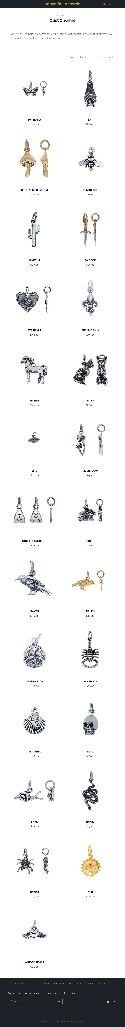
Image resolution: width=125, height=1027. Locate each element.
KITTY (90, 400)
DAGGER (90, 260)
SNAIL (34, 822)
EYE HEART (34, 330)
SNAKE (90, 822)
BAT (90, 119)
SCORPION (90, 681)
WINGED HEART (34, 962)
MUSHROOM (90, 470)
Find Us (19, 983)
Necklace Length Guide (88, 983)
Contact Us (32, 983)
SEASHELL (35, 751)
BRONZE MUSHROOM (34, 190)
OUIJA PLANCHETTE (34, 541)
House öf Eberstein (57, 1021)
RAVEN (34, 611)
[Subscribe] (59, 1001)
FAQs (107, 983)
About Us (46, 983)
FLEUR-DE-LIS (90, 330)
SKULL (90, 751)
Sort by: (69, 57)
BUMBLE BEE (90, 190)
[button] (6, 4)
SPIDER (34, 892)
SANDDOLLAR (34, 681)
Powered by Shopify (75, 1021)
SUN (90, 892)
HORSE (34, 400)
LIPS (34, 470)
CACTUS (34, 260)
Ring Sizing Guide (63, 983)
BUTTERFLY (34, 119)
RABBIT (90, 541)
